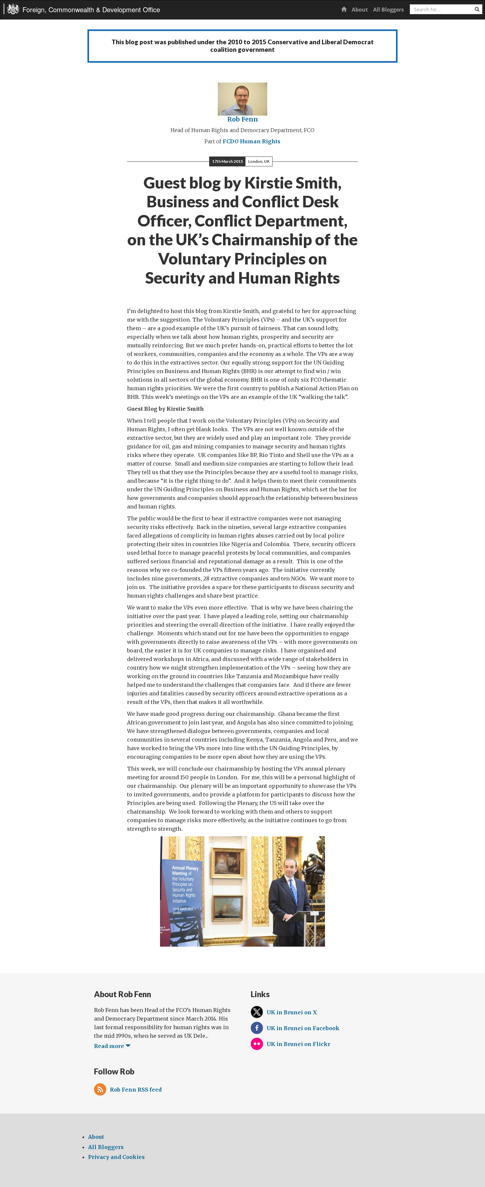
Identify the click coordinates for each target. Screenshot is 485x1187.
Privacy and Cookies (116, 1157)
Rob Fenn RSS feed (136, 1089)
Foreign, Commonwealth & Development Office (91, 9)
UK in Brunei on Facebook (303, 1028)
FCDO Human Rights (251, 141)
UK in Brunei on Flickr (298, 1044)
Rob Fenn (242, 119)
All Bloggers (388, 9)
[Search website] (477, 9)
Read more (109, 1046)
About (360, 9)
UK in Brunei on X (292, 1012)
